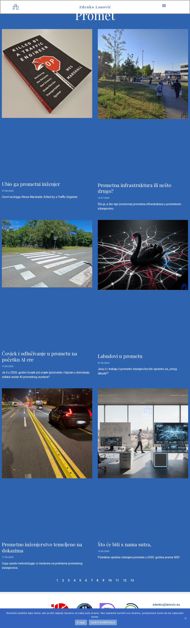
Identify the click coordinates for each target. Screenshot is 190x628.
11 (117, 580)
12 (124, 580)
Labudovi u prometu (120, 356)
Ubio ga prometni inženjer (31, 184)
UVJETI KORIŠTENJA (103, 622)
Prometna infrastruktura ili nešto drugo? (134, 188)
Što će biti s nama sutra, (124, 544)
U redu (81, 622)
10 (110, 580)
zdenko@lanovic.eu (166, 604)
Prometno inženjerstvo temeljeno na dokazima (42, 547)
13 (132, 580)
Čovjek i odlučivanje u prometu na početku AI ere (39, 356)
